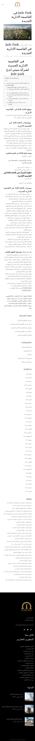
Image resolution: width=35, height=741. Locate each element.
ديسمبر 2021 (28, 454)
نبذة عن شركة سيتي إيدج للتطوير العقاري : (17, 103)
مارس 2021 (28, 487)
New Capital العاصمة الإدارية (12, 511)
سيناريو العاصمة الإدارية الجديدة (13, 547)
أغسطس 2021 (27, 469)
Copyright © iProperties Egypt (17, 740)
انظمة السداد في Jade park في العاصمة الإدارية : (18, 95)
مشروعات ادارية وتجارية (24, 358)
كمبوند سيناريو (12, 563)
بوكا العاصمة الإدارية (26, 547)
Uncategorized (27, 347)
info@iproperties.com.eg (25, 625)
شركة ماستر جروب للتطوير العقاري (22, 552)
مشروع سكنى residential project (23, 574)
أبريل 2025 (29, 399)
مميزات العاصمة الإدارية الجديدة (22, 306)
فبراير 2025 (28, 407)
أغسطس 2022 (27, 436)
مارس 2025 (28, 403)
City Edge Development (13, 503)
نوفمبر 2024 (28, 418)
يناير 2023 (29, 421)
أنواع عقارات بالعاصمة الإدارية (24, 530)
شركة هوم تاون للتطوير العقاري (24, 558)
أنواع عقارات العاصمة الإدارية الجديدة (22, 527)
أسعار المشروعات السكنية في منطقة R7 (21, 516)
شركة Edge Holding (26, 549)
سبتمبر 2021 (28, 465)
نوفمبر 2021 (28, 458)
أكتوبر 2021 (28, 462)
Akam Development (26, 503)
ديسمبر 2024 (28, 414)
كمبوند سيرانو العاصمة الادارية (24, 563)
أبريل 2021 (29, 484)
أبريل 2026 (28, 377)
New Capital (15, 296)
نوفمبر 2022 (28, 425)
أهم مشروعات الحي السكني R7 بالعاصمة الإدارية (19, 533)
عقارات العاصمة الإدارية (26, 560)
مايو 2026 (29, 374)
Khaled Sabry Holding (26, 508)
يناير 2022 (29, 451)
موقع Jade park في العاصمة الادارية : (18, 87)
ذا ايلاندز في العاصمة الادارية (23, 331)
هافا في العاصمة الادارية (24, 335)
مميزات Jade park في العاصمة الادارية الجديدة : (18, 99)
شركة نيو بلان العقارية (9, 555)
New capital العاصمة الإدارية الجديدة (22, 514)
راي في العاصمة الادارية (25, 320)
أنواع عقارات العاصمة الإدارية (24, 525)
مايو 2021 (29, 480)
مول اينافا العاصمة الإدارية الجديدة (14, 719)
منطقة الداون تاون (10, 580)
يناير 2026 (29, 381)
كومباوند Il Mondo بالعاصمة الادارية (22, 566)
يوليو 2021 (29, 473)
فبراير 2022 (28, 447)
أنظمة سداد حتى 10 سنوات (19, 298)
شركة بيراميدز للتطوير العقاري (24, 555)
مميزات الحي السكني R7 (25, 577)
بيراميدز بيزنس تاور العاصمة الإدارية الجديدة (12, 706)
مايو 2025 (29, 396)
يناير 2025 (29, 410)
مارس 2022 (28, 443)
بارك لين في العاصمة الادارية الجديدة (21, 324)
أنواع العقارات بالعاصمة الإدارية (24, 522)
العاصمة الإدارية (19, 538)
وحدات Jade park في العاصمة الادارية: (18, 93)
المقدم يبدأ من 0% (16, 544)
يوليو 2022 (29, 440)
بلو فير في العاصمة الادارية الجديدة (21, 328)
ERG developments (26, 505)
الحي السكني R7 (27, 538)
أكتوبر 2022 (28, 429)
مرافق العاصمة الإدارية (26, 571)
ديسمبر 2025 (28, 385)
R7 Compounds (8, 514)
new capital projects (26, 511)
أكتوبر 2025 (28, 388)
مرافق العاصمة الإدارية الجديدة (18, 303)
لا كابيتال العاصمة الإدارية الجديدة (23, 569)
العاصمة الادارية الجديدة (13, 541)
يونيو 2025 (29, 392)
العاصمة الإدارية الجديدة (26, 541)
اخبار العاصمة (28, 351)
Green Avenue (17, 505)
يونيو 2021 (29, 476)
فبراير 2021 (28, 491)
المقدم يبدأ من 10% (27, 544)
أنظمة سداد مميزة (12, 519)
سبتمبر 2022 (28, 432)
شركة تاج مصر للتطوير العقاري (12, 549)
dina (8, 56)
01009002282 (27, 288)
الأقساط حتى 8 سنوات (26, 536)
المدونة (29, 354)
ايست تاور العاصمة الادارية (16, 694)
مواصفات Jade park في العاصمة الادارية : (18, 90)
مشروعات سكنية (15, 56)
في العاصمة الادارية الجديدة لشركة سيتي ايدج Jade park (17, 84)
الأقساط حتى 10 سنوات (14, 536)
